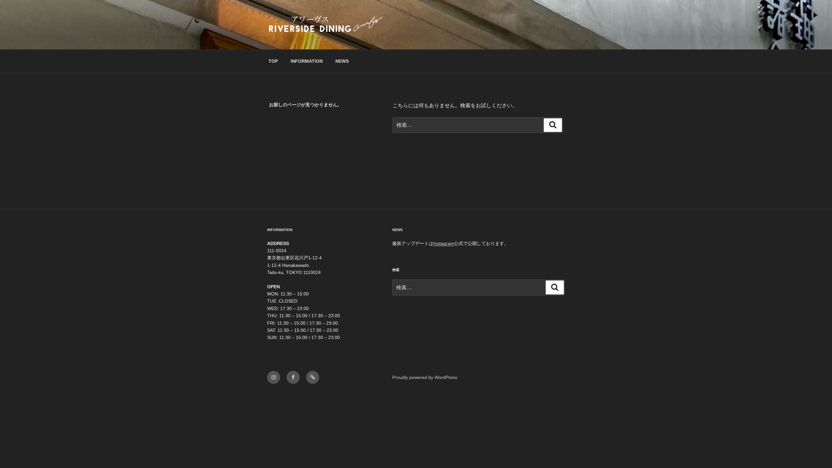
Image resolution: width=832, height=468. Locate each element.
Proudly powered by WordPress (424, 377)
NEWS (342, 61)
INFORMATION (307, 61)
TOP (273, 61)
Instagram (443, 243)
